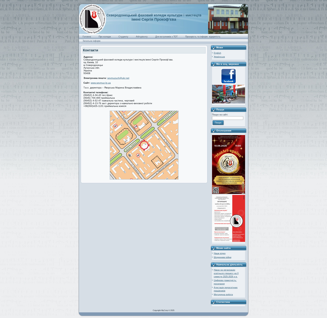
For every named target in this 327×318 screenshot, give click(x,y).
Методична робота (223, 294)
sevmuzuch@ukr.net (118, 78)
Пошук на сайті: (220, 114)
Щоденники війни (222, 257)
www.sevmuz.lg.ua (101, 82)
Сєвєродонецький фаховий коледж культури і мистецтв (153, 15)
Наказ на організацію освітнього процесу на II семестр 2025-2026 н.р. (226, 273)
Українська (219, 56)
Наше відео (219, 253)
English (217, 53)
